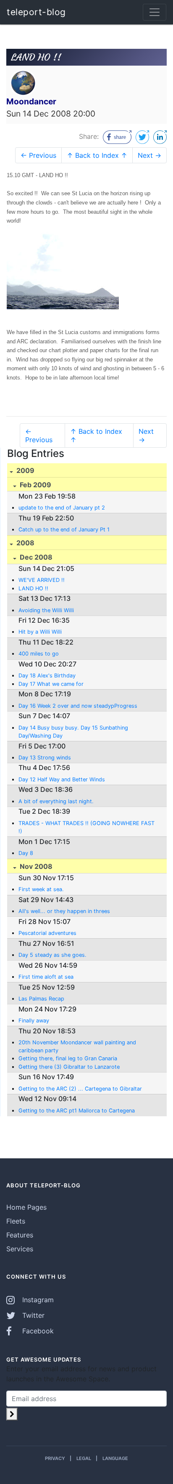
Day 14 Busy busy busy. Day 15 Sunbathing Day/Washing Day (73, 732)
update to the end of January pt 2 (61, 507)
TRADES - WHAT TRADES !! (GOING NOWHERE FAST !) (86, 827)
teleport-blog (36, 12)
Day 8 (25, 853)
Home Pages (26, 1207)
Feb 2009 (34, 485)
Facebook (37, 1331)
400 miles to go (38, 653)
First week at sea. (41, 889)
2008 (24, 543)
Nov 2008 (35, 866)
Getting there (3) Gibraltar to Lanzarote (69, 1067)
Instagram (37, 1300)
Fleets (15, 1221)
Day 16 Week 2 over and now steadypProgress (77, 706)
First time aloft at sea (45, 977)
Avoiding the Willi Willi (46, 610)
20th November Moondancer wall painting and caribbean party (77, 1046)
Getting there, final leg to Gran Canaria (67, 1058)
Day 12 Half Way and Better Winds (61, 779)
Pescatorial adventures (47, 933)
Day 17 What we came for (51, 684)
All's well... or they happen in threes (64, 911)
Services (19, 1249)
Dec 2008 (35, 557)
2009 (24, 470)
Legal (83, 1458)
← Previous (38, 155)
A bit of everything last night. (56, 801)
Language (115, 1458)
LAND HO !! (33, 588)
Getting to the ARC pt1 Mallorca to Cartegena (76, 1110)
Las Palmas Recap (41, 999)
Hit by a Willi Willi (40, 632)
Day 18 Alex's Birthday (47, 675)
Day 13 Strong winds (44, 757)
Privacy (55, 1458)
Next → (149, 155)
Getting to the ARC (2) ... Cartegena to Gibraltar (80, 1089)
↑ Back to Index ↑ (97, 155)
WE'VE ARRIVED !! (41, 580)
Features (19, 1235)
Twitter (32, 1315)
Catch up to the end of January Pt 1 (64, 529)
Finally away (33, 1020)
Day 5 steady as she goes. (52, 955)
